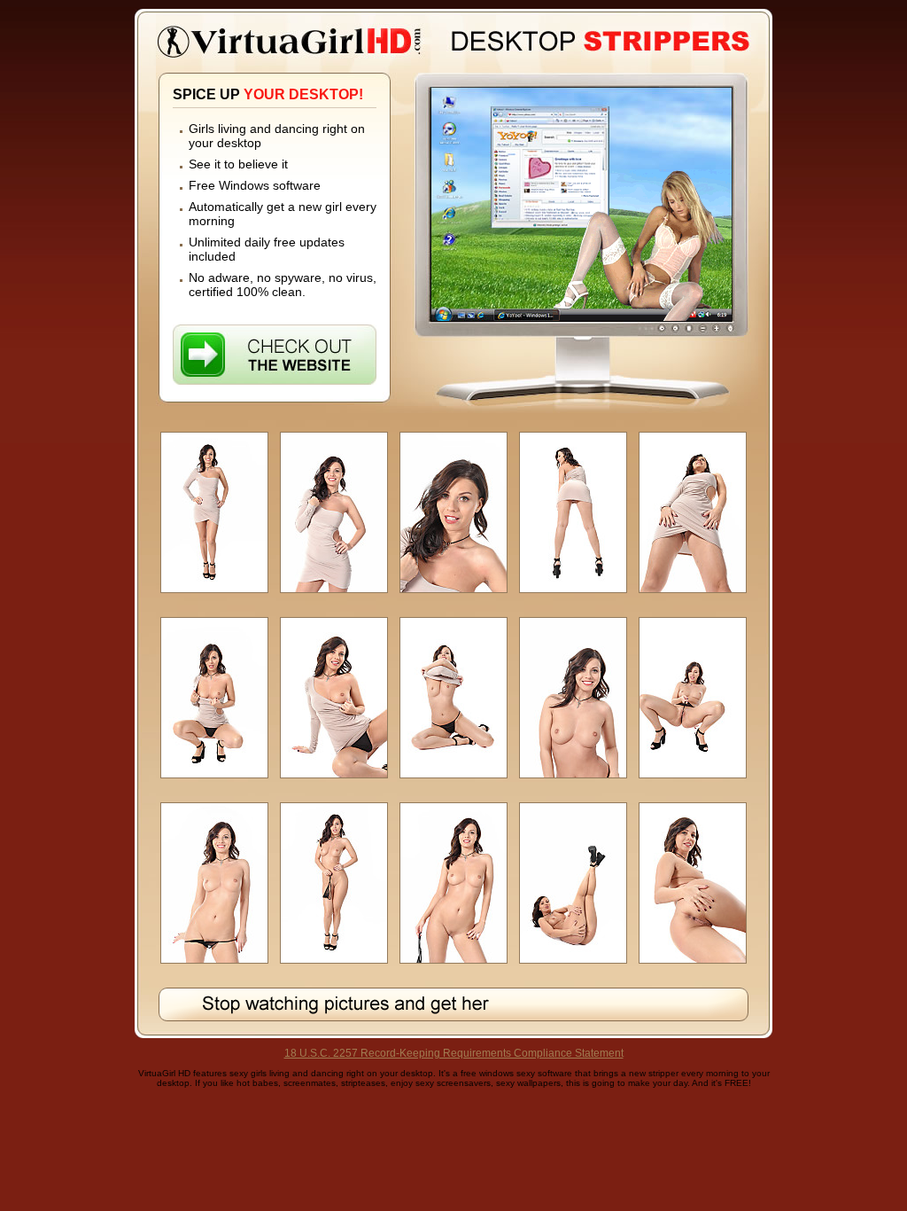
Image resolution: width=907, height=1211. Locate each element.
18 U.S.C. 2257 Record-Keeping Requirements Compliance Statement (454, 1053)
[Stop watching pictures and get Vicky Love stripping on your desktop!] (453, 1004)
